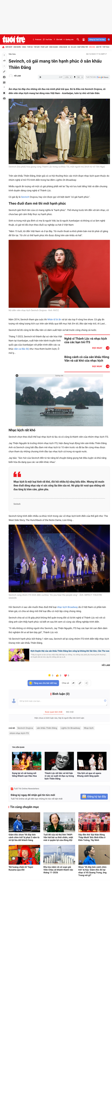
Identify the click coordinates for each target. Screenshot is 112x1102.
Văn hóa (92, 47)
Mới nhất (9, 47)
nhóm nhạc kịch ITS (19, 733)
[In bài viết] (4, 98)
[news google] (97, 77)
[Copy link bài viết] (80, 683)
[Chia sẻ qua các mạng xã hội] (86, 683)
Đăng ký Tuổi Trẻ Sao (97, 39)
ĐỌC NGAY (97, 348)
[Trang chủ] (3, 47)
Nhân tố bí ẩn (54, 319)
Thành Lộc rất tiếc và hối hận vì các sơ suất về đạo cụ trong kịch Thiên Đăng (59, 776)
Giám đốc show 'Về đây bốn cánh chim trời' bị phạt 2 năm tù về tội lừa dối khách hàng (24, 837)
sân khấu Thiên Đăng (47, 728)
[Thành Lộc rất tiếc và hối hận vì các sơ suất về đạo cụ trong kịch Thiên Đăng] (59, 761)
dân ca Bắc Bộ (21, 349)
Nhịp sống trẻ (82, 47)
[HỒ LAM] (11, 76)
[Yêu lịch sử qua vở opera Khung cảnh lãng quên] (92, 761)
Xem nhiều (17, 47)
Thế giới (37, 47)
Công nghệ (63, 47)
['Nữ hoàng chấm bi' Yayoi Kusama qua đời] (24, 855)
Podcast (38, 39)
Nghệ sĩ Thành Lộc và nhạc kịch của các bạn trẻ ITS (85, 340)
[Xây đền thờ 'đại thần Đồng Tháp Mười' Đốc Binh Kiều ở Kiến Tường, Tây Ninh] (94, 822)
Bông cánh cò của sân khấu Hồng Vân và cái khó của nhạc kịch (86, 358)
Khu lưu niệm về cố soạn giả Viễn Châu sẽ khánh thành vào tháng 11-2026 (58, 870)
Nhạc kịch (88, 728)
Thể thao (105, 47)
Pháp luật (44, 47)
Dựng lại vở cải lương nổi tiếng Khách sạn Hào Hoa (24, 774)
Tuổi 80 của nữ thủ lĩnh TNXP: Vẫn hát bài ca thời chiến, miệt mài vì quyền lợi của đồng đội (58, 837)
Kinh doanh (53, 47)
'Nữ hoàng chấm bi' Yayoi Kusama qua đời (21, 868)
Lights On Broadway (70, 728)
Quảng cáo (70, 39)
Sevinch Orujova (25, 728)
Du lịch (73, 47)
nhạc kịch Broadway (67, 607)
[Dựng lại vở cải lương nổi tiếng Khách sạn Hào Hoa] (26, 761)
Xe (69, 47)
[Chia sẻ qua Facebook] (73, 683)
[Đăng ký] (94, 797)
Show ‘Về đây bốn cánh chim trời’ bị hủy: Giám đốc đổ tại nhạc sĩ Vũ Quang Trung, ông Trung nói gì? (92, 871)
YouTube (48, 39)
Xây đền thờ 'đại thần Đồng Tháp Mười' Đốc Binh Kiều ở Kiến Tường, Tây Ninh (91, 837)
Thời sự (30, 47)
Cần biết (59, 39)
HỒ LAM (17, 76)
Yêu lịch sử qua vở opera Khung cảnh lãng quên (89, 774)
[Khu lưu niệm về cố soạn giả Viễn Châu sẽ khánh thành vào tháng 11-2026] (59, 855)
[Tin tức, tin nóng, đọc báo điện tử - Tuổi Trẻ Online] (13, 39)
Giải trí (98, 47)
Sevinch (25, 197)
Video (24, 47)
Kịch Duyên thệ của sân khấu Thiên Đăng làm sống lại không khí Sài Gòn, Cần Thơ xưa (70, 651)
